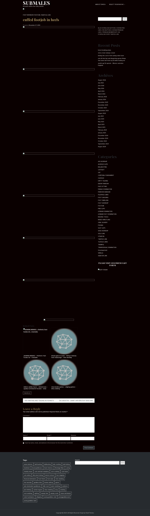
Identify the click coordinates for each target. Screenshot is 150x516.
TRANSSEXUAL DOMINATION (107, 247)
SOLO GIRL (101, 233)
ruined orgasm (38, 489)
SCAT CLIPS (101, 228)
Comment (26, 415)
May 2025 (101, 121)
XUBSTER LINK (102, 256)
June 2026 (101, 85)
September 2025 (103, 110)
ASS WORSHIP (102, 161)
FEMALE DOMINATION (105, 189)
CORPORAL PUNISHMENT (106, 175)
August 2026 (102, 80)
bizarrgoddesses (37, 468)
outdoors (65, 486)
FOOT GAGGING (103, 197)
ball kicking (66, 464)
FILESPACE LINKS (103, 195)
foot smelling (60, 479)
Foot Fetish (41, 479)
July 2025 (101, 116)
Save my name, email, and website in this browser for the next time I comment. (49, 443)
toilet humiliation (29, 497)
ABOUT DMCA (100, 4)
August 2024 (102, 146)
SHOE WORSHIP (103, 231)
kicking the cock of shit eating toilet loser (111, 55)
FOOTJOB (37, 15)
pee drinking (27, 489)
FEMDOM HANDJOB (104, 192)
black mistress (48, 468)
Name (25, 435)
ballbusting (47, 464)
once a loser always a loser (106, 53)
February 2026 (102, 96)
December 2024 (103, 135)
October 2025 (102, 108)
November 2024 (103, 138)
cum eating (27, 475)
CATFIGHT (101, 170)
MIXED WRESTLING (104, 219)
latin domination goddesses (32, 486)
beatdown (27, 468)
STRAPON (101, 236)
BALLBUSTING (102, 167)
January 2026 (102, 99)
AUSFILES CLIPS (103, 164)
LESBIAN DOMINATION (105, 211)
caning (68, 468)
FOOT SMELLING (103, 200)
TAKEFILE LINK (46, 15)
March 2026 (101, 94)
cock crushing (55, 471)
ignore (57, 482)
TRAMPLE (101, 244)
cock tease (64, 471)
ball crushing (57, 464)
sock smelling (28, 493)
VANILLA (100, 253)
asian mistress (28, 464)
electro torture (49, 475)
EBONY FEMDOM (103, 183)
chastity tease (28, 471)
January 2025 (102, 133)
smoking (62, 489)
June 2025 (101, 119)
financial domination (30, 479)
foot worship (28, 482)
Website (73, 435)
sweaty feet (44, 493)
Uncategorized (102, 250)
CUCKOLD (101, 178)
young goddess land (30, 500)
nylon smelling (55, 486)
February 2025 (102, 130)
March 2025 (101, 127)
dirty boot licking (38, 475)
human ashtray (48, 482)
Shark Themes (90, 513)
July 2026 (101, 83)
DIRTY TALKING (103, 181)
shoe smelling (48, 489)
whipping (39, 497)
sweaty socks (54, 493)
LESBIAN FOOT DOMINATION (107, 214)
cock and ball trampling (42, 471)
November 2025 (103, 105)
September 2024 (103, 144)
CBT (99, 172)
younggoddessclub (64, 497)
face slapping (60, 475)
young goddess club (50, 497)
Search (100, 16)
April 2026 (101, 91)
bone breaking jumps (104, 50)
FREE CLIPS (101, 208)
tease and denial (66, 493)
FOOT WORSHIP (28, 15)
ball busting (38, 464)
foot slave (50, 479)
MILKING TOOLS (103, 217)
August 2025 (102, 113)
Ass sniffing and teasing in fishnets (39, 400)
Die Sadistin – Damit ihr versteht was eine (76, 400)
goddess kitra (38, 482)
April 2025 (101, 124)
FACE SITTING (102, 186)
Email (49, 435)
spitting (36, 493)
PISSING (100, 225)
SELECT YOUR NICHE (116, 4)
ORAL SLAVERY (102, 222)
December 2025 (103, 102)
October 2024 (102, 141)
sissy (56, 489)
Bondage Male (59, 468)
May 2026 (101, 88)
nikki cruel (46, 486)
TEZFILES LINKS (103, 242)
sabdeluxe (27, 393)
